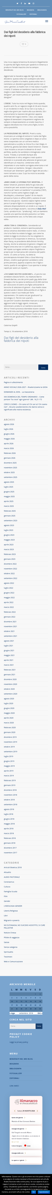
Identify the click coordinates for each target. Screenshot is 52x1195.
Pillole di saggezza (11, 937)
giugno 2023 (9, 535)
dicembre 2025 (10, 463)
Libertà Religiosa (11, 911)
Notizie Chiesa (10, 932)
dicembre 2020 (10, 679)
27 (26, 1009)
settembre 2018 (10, 804)
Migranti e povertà (11, 920)
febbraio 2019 (10, 780)
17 (12, 1005)
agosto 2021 (9, 641)
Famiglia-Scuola (10, 891)
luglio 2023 (8, 530)
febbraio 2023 (10, 554)
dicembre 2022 (10, 564)
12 (21, 1001)
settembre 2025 (10, 477)
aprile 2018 (8, 828)
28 (30, 1009)
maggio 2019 (9, 766)
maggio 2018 (9, 824)
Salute (6, 942)
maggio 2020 (9, 713)
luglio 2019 (8, 756)
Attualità (7, 872)
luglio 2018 (8, 814)
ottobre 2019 (9, 746)
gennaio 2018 (9, 843)
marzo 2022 (9, 607)
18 (16, 1005)
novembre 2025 (10, 467)
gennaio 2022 (9, 617)
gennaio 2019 (9, 785)
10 (12, 1001)
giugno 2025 (9, 491)
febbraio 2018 (10, 838)
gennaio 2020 (9, 732)
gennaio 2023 (9, 559)
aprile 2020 (8, 718)
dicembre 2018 (10, 790)
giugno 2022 (9, 592)
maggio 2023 (9, 540)
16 (40, 1001)
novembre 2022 (10, 568)
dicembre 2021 (10, 621)
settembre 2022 (10, 578)
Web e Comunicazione (13, 961)
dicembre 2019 (10, 737)
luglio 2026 (8, 429)
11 (16, 1001)
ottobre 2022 (9, 573)
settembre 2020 (10, 694)
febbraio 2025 (10, 511)
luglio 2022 (8, 588)
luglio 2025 (8, 487)
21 (30, 1005)
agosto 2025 (9, 482)
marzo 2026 (9, 448)
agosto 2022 (9, 583)
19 (21, 1005)
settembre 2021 (10, 636)
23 (40, 1005)
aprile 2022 (8, 602)
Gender (7, 901)
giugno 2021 (9, 650)
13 (26, 1001)
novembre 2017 (10, 852)
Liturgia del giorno (26, 1137)
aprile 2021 (8, 660)
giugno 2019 (9, 761)
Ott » (40, 1013)
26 (21, 1009)
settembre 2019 (10, 751)
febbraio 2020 (10, 727)
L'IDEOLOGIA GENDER (13, 906)
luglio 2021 (8, 645)
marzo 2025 (9, 506)
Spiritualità (8, 952)
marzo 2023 (9, 549)
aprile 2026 (8, 443)
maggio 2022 (9, 597)
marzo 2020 (9, 722)
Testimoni (8, 956)
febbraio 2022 (10, 612)
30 (40, 1009)
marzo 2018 (9, 833)
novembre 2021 (10, 626)
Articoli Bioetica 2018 (13, 867)
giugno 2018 (9, 819)
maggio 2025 (9, 496)
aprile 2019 (8, 771)
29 (35, 1009)
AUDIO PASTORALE (12, 877)
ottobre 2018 (9, 799)
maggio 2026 (9, 438)
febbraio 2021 (10, 669)
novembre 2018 (10, 795)
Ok (34, 1192)
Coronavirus (9, 882)
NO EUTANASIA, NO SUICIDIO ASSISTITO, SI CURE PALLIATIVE (24, 926)
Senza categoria (10, 947)
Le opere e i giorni (26, 1160)
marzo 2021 (9, 665)
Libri (6, 915)
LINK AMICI (14, 1086)
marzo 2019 (9, 775)
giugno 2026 (9, 434)
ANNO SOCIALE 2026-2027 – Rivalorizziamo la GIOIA (25, 387)
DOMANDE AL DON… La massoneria (19, 392)
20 (26, 1005)
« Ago (12, 1013)
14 (30, 1001)
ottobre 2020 (9, 689)
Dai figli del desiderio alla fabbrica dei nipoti (21, 339)
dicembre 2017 (10, 848)
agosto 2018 (9, 809)
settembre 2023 (10, 520)
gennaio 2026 (9, 458)
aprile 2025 (8, 501)
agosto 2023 (9, 525)
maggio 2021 (9, 655)
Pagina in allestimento (13, 382)
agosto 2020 (9, 698)
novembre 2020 (10, 684)
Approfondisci (44, 1192)
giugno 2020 (9, 708)
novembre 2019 (10, 742)
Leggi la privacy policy (19, 1042)
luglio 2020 (8, 703)
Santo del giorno (26, 1119)
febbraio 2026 (10, 453)
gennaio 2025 (9, 515)
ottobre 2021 (9, 631)
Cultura (7, 886)
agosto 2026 (9, 424)
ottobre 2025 (9, 472)
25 (16, 1009)
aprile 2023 (8, 544)
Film (5, 896)
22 (35, 1005)
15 (35, 1001)
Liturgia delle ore (26, 1153)
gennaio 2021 (9, 674)
